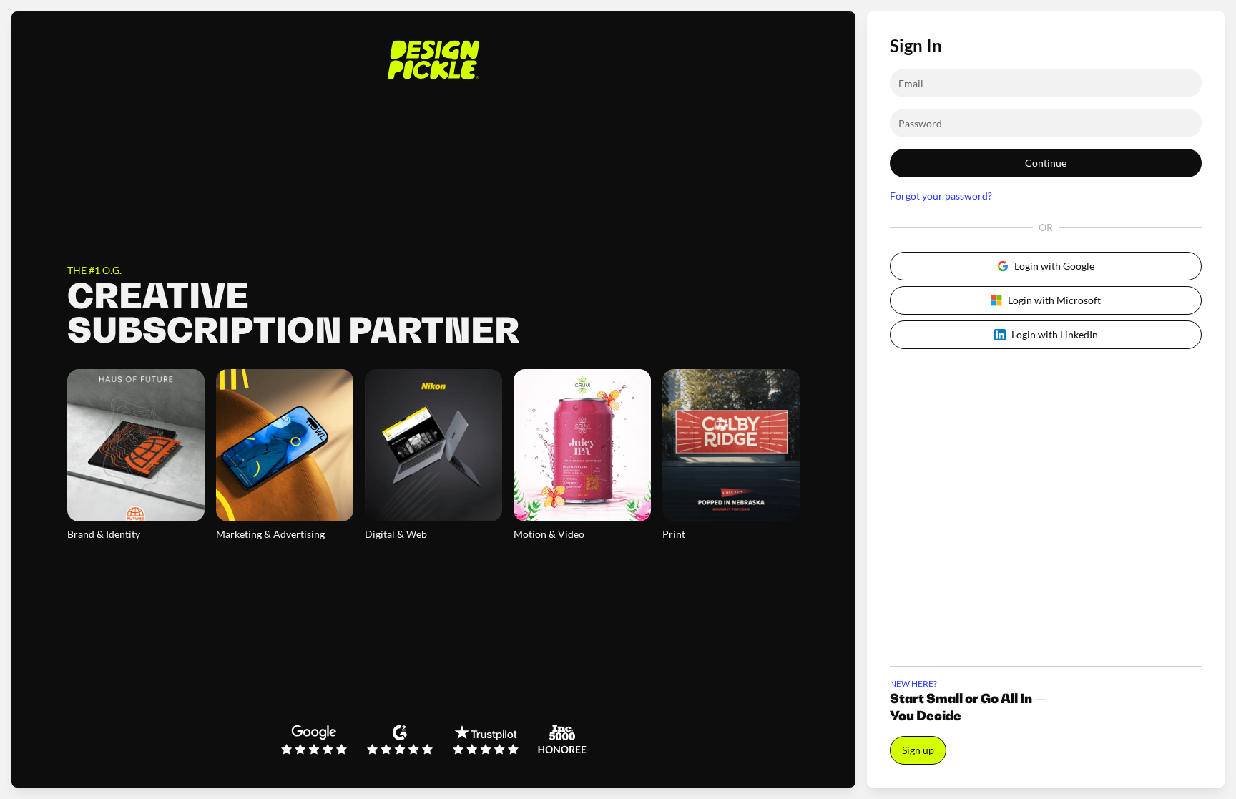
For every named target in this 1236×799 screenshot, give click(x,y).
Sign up (918, 750)
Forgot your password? (941, 196)
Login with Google (1054, 266)
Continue (1045, 163)
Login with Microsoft (1054, 300)
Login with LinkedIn (1054, 334)
